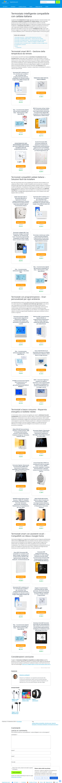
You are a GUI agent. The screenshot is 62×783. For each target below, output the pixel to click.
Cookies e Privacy (22, 6)
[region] (46, 773)
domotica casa (48, 723)
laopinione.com (6, 782)
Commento (14, 734)
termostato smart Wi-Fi (53, 724)
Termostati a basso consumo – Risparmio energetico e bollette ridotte (29, 41)
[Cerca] (58, 1)
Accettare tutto (54, 778)
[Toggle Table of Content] (46, 35)
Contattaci (13, 6)
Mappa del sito (39, 6)
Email (13, 756)
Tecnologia (19, 721)
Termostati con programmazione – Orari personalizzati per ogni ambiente (30, 40)
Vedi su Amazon (21, 98)
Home (30, 6)
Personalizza (38, 778)
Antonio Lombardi (24, 675)
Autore (16, 46)
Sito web (13, 762)
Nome (13, 750)
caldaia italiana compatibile (38, 723)
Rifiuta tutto (45, 778)
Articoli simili (19, 47)
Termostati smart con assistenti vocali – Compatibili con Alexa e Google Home (31, 43)
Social (47, 6)
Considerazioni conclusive (20, 44)
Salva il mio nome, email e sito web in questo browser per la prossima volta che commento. (30, 768)
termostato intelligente (42, 724)
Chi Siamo (5, 6)
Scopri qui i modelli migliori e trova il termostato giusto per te (36, 664)
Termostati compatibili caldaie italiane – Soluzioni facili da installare (29, 38)
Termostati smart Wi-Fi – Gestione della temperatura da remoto (28, 37)
